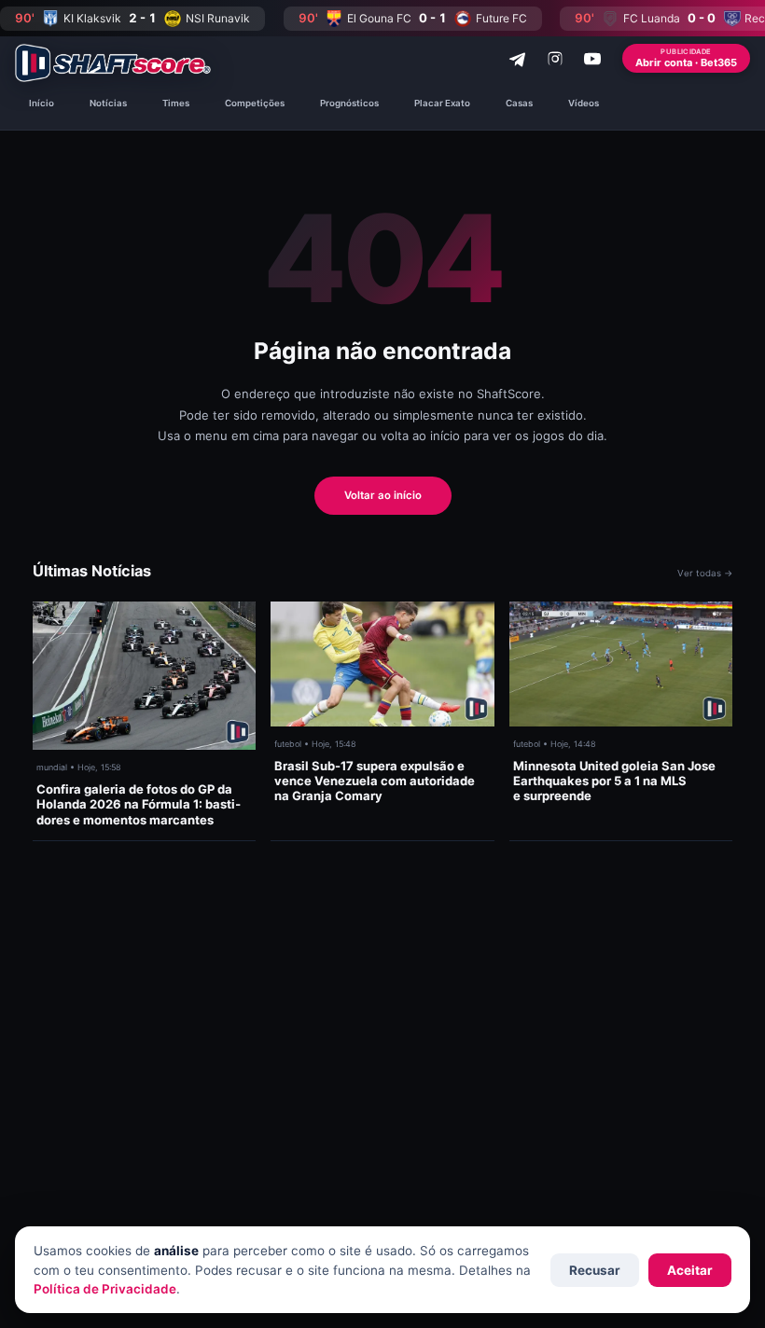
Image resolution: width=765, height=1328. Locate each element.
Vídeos (583, 103)
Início (41, 103)
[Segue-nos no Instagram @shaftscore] (555, 59)
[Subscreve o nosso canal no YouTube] (592, 59)
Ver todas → (704, 573)
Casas (519, 103)
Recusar (594, 1270)
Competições (255, 103)
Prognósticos (349, 103)
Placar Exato (442, 103)
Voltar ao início (383, 495)
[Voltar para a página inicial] (113, 63)
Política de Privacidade (105, 1288)
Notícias (108, 103)
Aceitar (690, 1270)
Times (175, 103)
